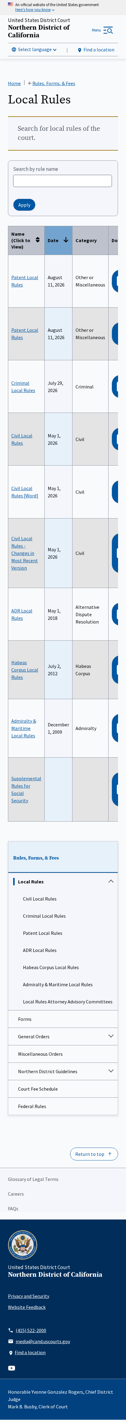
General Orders (34, 1036)
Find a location (98, 50)
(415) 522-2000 (31, 1330)
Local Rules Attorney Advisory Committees (68, 1001)
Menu (96, 30)
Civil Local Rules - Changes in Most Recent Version (24, 553)
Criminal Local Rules (44, 916)
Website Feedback (27, 1307)
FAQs (13, 1208)
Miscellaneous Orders (40, 1054)
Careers (16, 1194)
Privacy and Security (28, 1296)
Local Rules (31, 882)
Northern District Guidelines (47, 1071)
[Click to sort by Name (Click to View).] (39, 240)
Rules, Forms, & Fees (36, 858)
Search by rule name (35, 169)
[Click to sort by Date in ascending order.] (67, 240)
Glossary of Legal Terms (33, 1179)
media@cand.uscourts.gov (43, 1341)
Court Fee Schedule (38, 1089)
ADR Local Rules (40, 950)
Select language (35, 49)
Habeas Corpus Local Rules (51, 967)
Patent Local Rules (42, 933)
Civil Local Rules (40, 899)
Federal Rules (32, 1106)
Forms (24, 1019)
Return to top (89, 1154)
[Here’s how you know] (63, 7)
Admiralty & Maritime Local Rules (58, 984)
